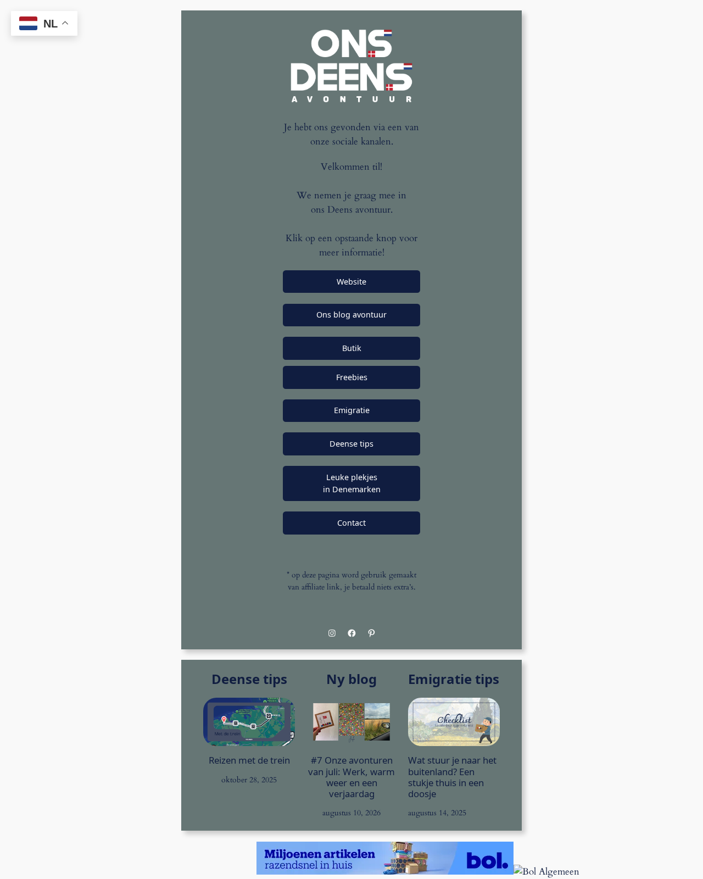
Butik (351, 348)
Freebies (351, 377)
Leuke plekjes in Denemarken (352, 483)
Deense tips (351, 443)
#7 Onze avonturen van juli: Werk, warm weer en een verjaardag (351, 777)
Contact (351, 523)
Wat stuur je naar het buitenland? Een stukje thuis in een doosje (452, 777)
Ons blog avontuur (351, 314)
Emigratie (352, 410)
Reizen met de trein (249, 760)
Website (351, 281)
